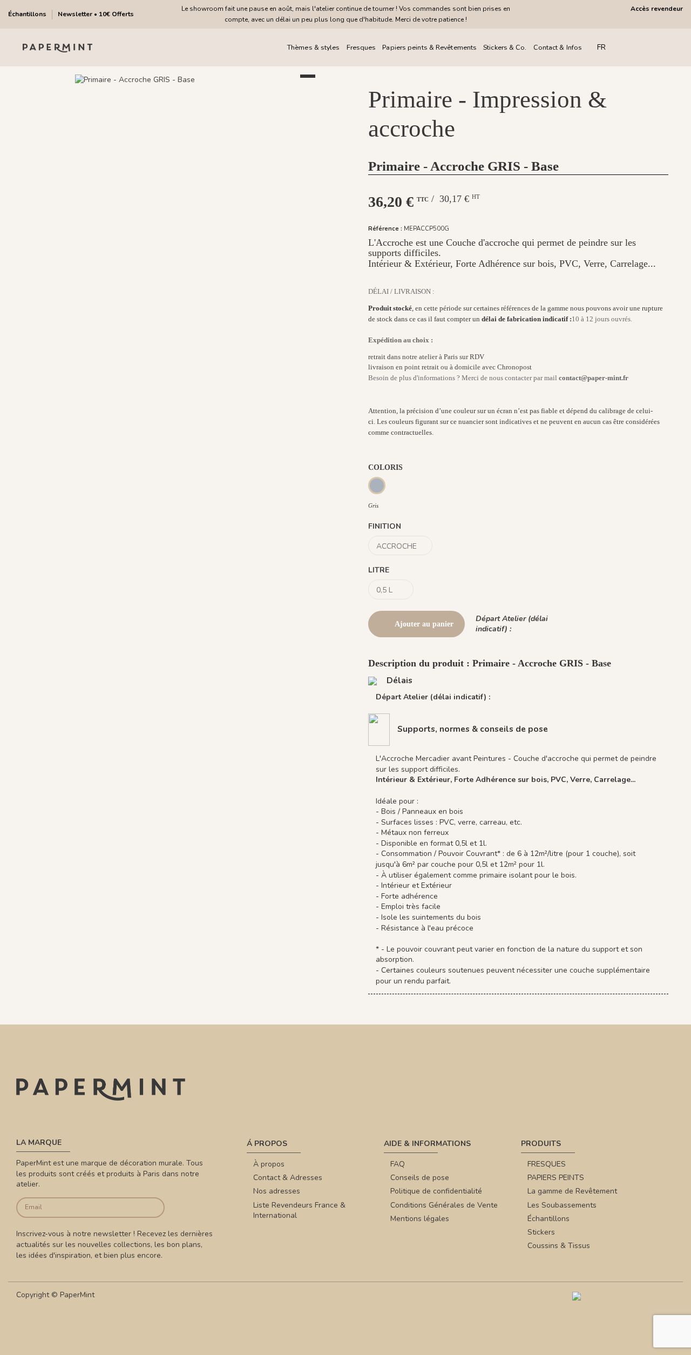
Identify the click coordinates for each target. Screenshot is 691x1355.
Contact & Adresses (287, 1177)
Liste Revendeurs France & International (299, 1210)
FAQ (397, 1164)
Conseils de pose (419, 1177)
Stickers (541, 1232)
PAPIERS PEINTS (555, 1177)
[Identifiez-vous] (647, 47)
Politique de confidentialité (436, 1191)
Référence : (385, 229)
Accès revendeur (657, 8)
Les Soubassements (562, 1205)
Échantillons (28, 14)
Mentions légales (419, 1219)
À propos (268, 1164)
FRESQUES (546, 1164)
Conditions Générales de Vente (444, 1205)
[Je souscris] (149, 1207)
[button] (172, 91)
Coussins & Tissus (558, 1246)
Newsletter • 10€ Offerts (96, 14)
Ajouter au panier (424, 624)
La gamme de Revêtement (572, 1191)
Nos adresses (276, 1191)
